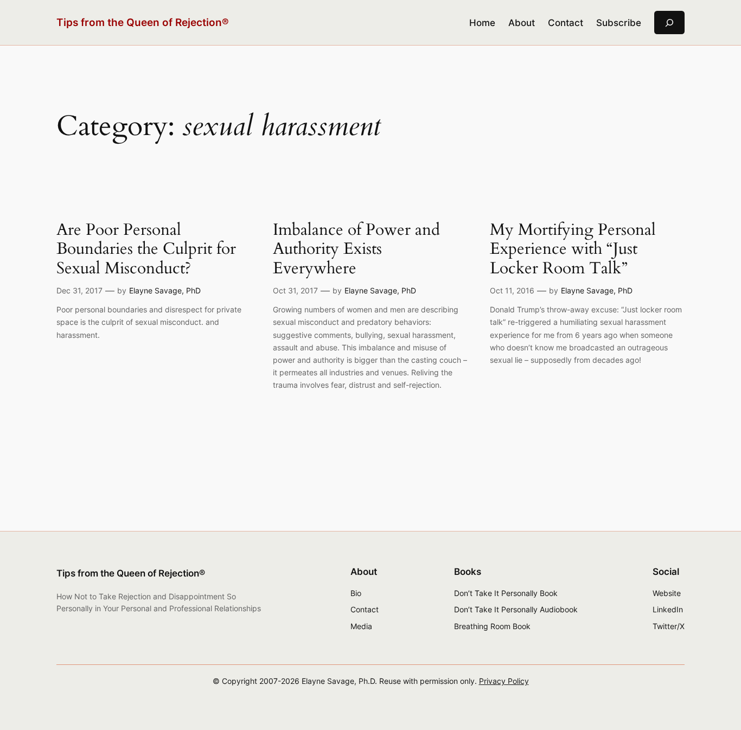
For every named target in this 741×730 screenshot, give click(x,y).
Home (482, 22)
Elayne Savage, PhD (165, 290)
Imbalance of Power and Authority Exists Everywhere (356, 250)
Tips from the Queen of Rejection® (142, 22)
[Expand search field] (669, 22)
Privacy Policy (504, 681)
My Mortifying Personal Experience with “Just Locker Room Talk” (573, 250)
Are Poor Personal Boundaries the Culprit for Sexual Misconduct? (146, 250)
